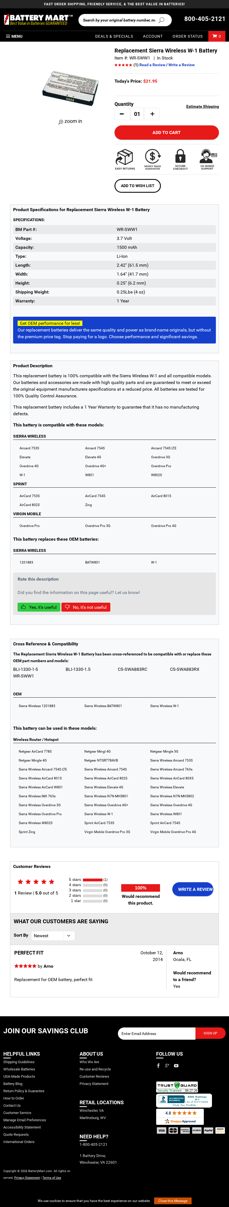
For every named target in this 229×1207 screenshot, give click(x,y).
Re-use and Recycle (95, 1069)
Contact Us (12, 1105)
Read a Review (152, 65)
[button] (122, 114)
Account (153, 36)
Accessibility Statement (22, 1127)
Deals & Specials (114, 36)
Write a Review (181, 65)
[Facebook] (158, 1065)
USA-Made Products (19, 1076)
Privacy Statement (27, 1178)
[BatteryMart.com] (38, 19)
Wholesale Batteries (19, 1069)
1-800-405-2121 (94, 1144)
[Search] (161, 19)
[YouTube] (176, 1065)
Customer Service (17, 1113)
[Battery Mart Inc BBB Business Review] (184, 1100)
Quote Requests (16, 1134)
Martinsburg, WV (93, 1118)
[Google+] (167, 1065)
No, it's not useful (89, 607)
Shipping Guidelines (19, 1062)
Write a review (195, 889)
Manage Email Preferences (24, 1120)
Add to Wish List (137, 185)
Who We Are (89, 1062)
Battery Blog (12, 1084)
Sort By (21, 935)
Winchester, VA (92, 1110)
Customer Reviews (94, 1076)
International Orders (19, 1142)
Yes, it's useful (42, 607)
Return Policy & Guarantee (23, 1091)
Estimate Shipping (202, 106)
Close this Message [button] (172, 1201)
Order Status (188, 36)
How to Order (13, 1098)
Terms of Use (51, 1178)
